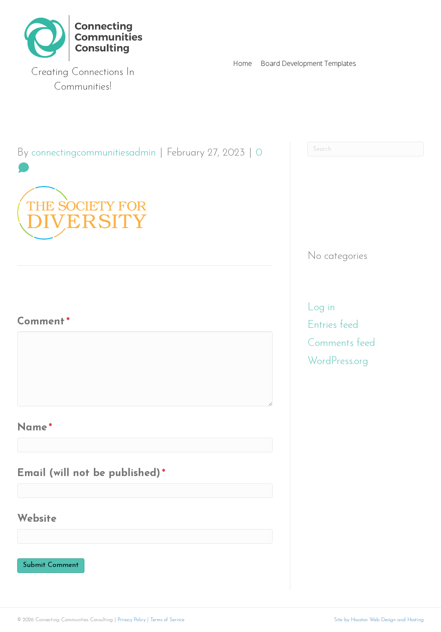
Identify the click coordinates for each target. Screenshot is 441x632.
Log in (321, 307)
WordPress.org (337, 361)
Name (34, 428)
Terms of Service (167, 620)
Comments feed (341, 343)
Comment (43, 322)
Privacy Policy (132, 620)
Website (36, 519)
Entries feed (332, 325)
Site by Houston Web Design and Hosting (379, 620)
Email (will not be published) (91, 473)
